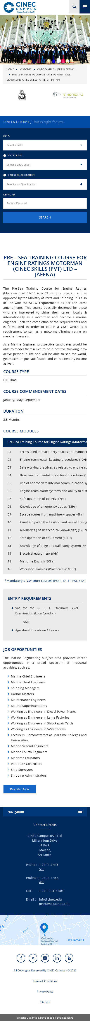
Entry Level (15, 155)
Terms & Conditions (45, 981)
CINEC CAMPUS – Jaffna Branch (56, 69)
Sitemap (45, 1002)
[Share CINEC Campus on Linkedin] (57, 958)
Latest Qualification (21, 175)
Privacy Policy (45, 991)
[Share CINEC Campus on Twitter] (33, 958)
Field (6, 136)
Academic (25, 69)
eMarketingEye (65, 1017)
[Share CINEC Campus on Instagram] (45, 958)
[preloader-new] (19, 7)
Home (10, 69)
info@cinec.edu (50, 899)
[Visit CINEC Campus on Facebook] (21, 958)
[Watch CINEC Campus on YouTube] (69, 958)
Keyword (9, 194)
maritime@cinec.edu (54, 904)
